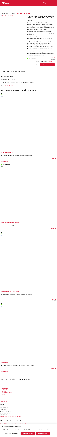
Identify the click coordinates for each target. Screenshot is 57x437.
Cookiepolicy (5, 388)
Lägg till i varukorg (47, 64)
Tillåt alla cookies (42, 433)
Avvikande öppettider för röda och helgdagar (10, 416)
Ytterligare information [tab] (18, 71)
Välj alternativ (4, 161)
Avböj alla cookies (28, 433)
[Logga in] (47, 3)
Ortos (6, 13)
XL (10, 85)
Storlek (37, 61)
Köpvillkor (4, 391)
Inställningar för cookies (11, 433)
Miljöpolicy (4, 389)
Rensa (50, 61)
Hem (2, 13)
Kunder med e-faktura (7, 392)
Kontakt (3, 394)
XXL (12, 85)
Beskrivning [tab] (5, 71)
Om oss (3, 386)
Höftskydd (12, 13)
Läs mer (48, 429)
